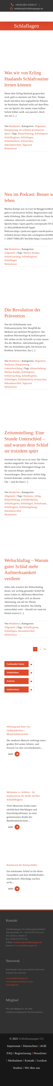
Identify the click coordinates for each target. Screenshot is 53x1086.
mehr (10, 754)
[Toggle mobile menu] (47, 16)
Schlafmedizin (11, 141)
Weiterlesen (10, 148)
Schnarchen (27, 141)
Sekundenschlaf (12, 144)
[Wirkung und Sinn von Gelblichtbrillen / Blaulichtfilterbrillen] (19, 716)
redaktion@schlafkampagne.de (28, 8)
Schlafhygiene (11, 137)
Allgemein (40, 126)
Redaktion (14, 126)
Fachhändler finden (15, 664)
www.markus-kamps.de (17, 978)
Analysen (9, 364)
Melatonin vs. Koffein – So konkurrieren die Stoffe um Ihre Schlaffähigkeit (23, 796)
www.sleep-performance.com (19, 981)
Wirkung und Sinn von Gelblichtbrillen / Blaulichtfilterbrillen (18, 730)
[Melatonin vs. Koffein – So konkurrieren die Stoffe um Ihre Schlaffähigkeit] (19, 778)
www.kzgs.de (12, 985)
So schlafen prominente (31, 130)
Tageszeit (27, 144)
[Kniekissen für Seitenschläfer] (19, 847)
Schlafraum (40, 503)
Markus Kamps (31, 252)
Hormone (28, 496)
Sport (7, 133)
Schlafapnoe (41, 133)
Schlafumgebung (28, 507)
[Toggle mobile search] (42, 16)
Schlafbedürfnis (29, 499)
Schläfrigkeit (11, 507)
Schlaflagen (27, 137)
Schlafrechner (13, 689)
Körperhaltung (25, 133)
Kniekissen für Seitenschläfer (22, 865)
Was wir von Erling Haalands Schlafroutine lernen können (26, 78)
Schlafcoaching (12, 256)
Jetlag (37, 496)
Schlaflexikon (13, 672)
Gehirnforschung (13, 368)
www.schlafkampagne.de (25, 945)
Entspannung (11, 130)
